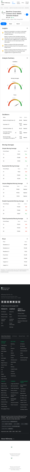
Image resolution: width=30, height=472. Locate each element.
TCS (2, 355)
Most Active (23, 393)
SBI (2, 353)
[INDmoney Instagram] (13, 302)
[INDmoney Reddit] (16, 302)
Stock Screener (14, 404)
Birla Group (3, 392)
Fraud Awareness (11, 324)
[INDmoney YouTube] (11, 302)
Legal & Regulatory (22, 318)
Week (10, 23)
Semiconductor (23, 350)
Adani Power (4, 365)
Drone (21, 355)
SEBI (10, 431)
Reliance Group (4, 388)
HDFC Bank (3, 351)
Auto (12, 350)
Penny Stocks (14, 390)
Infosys (2, 360)
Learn (10, 316)
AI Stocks (22, 344)
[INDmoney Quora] (19, 302)
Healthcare (13, 375)
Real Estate (13, 362)
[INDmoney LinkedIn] (5, 302)
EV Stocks (22, 346)
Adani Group (4, 386)
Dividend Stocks (14, 392)
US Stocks (13, 3)
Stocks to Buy (23, 407)
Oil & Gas (13, 373)
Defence (13, 355)
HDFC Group (4, 395)
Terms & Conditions (22, 315)
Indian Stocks (18, 3)
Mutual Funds (27, 3)
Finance (12, 371)
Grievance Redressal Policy (22, 321)
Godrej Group (4, 402)
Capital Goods (14, 369)
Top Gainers (23, 388)
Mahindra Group (5, 397)
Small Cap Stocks (15, 388)
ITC (2, 369)
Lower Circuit (23, 402)
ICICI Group (3, 404)
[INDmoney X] (8, 302)
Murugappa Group (5, 408)
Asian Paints (4, 378)
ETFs (23, 2)
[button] (25, 14)
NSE (13, 431)
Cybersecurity (23, 359)
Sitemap (11, 327)
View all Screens (14, 402)
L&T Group (3, 399)
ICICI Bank (3, 358)
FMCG (12, 353)
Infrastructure (14, 359)
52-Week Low (23, 398)
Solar (21, 353)
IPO (2, 323)
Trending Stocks (24, 404)
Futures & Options (3, 320)
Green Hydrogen (24, 357)
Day (4, 23)
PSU (12, 364)
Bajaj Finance (4, 362)
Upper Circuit (23, 400)
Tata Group (3, 383)
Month (18, 23)
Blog (10, 314)
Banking (12, 344)
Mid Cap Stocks (14, 386)
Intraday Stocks (24, 409)
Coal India (3, 376)
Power (12, 357)
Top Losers (22, 391)
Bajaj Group (3, 390)
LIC (2, 371)
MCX (20, 431)
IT (11, 346)
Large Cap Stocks (15, 383)
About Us (11, 311)
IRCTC (2, 367)
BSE (17, 431)
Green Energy (23, 348)
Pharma (12, 348)
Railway (12, 366)
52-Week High (23, 395)
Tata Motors (4, 345)
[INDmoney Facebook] (2, 302)
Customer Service (11, 320)
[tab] (6, 336)
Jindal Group (4, 406)
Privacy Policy (21, 313)
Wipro (2, 374)
